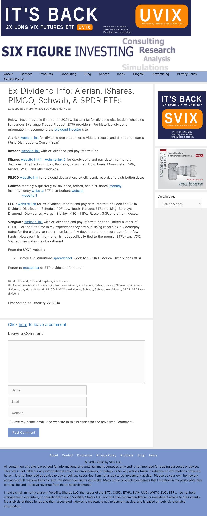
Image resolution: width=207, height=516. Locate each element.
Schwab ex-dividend (108, 289)
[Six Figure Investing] (92, 54)
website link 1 (31, 159)
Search (104, 74)
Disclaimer (84, 455)
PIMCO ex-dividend (68, 289)
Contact (26, 74)
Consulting (68, 74)
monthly (115, 186)
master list (31, 268)
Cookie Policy (14, 79)
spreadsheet (63, 258)
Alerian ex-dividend (35, 285)
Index (121, 74)
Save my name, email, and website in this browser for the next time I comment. (72, 422)
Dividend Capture (41, 281)
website (38, 191)
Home (153, 455)
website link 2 (55, 159)
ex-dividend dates (90, 285)
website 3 (29, 195)
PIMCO (49, 289)
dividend (22, 281)
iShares (120, 285)
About (8, 74)
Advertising (160, 74)
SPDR (126, 289)
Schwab (88, 289)
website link (29, 138)
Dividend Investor (67, 129)
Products (46, 74)
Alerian (17, 285)
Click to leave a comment (37, 324)
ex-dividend (61, 281)
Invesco (109, 285)
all (14, 281)
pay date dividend (32, 289)
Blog (87, 74)
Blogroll (138, 74)
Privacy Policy (187, 74)
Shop (141, 455)
